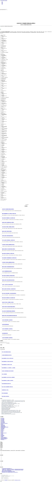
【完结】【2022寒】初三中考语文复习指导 (7, 286)
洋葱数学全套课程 (3, 428)
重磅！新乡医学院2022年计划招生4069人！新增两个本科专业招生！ (10, 414)
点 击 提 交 (8, 345)
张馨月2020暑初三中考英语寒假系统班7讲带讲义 (8, 268)
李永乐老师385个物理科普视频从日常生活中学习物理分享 (7, 373)
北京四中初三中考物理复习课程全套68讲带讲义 (8, 209)
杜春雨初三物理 (3, 430)
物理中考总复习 (3, 427)
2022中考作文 (2, 421)
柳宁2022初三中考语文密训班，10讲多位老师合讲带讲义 (9, 295)
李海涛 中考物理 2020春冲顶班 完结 (5, 398)
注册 (2, 3)
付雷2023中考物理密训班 (4, 376)
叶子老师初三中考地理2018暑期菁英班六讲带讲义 (8, 263)
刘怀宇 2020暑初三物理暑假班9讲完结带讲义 (6, 354)
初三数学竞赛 (2, 437)
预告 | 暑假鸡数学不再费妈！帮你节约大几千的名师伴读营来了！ (10, 408)
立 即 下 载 (27, 204)
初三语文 (2, 434)
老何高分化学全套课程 (3, 441)
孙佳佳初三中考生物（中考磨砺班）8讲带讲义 (8, 304)
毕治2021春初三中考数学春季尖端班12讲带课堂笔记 (8, 313)
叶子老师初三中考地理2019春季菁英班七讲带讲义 (8, 245)
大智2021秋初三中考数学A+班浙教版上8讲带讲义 (8, 227)
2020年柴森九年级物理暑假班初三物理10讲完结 (6, 357)
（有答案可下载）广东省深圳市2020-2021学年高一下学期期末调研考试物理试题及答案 (12, 471)
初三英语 (2, 432)
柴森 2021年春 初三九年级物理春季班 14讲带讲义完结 (7, 389)
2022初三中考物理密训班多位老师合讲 (7, 272)
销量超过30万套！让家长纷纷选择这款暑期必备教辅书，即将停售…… (10, 412)
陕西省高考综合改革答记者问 (5, 411)
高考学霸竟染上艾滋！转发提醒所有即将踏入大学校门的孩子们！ (10, 474)
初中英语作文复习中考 (3, 435)
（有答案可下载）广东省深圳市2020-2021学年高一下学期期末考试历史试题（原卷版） (12, 472)
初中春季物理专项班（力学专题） (5, 392)
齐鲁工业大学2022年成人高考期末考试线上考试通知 (8, 405)
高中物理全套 (2, 438)
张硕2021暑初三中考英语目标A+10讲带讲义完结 (8, 254)
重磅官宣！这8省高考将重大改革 (6, 415)
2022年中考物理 (3, 424)
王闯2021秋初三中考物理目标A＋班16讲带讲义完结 (8, 218)
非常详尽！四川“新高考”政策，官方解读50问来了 (8, 409)
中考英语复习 (2, 431)
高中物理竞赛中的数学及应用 (4, 429)
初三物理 (2, 426)
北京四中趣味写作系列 (5, 335)
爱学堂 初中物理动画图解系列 (5, 395)
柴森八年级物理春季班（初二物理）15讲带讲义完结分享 (7, 360)
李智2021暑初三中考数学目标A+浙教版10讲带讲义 (8, 277)
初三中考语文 (2, 420)
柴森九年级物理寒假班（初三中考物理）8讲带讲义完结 (9, 213)
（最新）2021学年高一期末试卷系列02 (6, 404)
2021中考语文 (2, 423)
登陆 (2, 2)
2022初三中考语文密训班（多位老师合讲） (7, 322)
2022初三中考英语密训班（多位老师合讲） (7, 331)
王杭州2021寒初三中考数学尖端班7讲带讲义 (7, 236)
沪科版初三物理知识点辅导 (4, 440)
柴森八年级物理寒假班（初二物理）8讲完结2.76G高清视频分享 (8, 379)
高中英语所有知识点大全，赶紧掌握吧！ (7, 407)
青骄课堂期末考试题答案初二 (5, 410)
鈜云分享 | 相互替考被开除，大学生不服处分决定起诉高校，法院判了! (10, 413)
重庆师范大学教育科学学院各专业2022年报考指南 (8, 416)
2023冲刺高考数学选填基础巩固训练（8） (7, 402)
